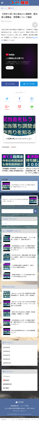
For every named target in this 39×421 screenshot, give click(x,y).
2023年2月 (6, 355)
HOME (21, 402)
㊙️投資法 (13, 147)
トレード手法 (24, 406)
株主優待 (6, 388)
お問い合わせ (30, 408)
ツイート (4, 224)
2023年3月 (6, 351)
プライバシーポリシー (19, 411)
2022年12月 (7, 363)
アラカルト (6, 376)
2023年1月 (6, 359)
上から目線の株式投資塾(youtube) (14, 408)
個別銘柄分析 (7, 384)
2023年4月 (6, 347)
